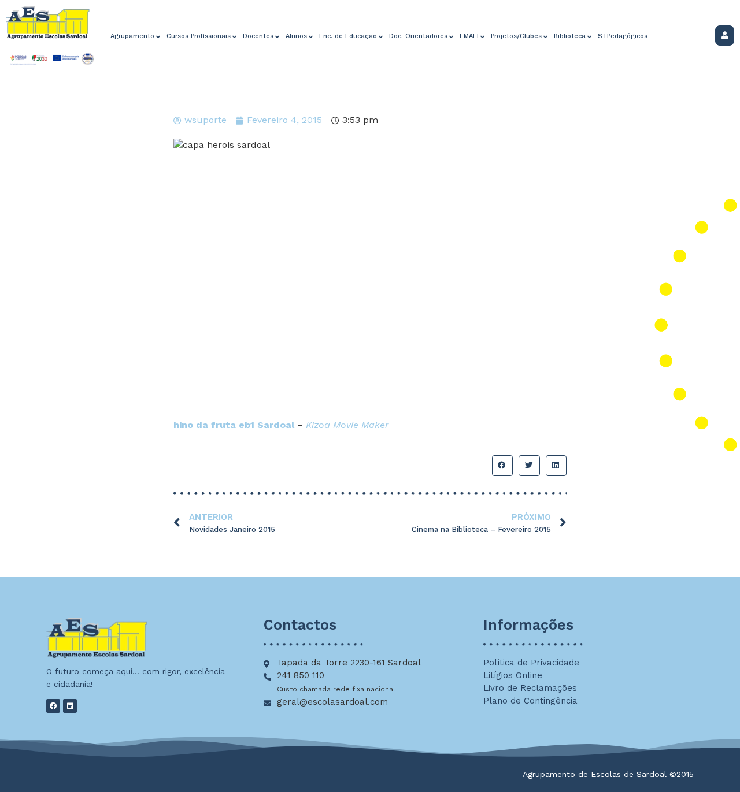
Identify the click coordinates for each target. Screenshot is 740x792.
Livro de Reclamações (530, 688)
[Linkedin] (70, 706)
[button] (502, 465)
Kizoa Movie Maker (347, 424)
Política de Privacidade (531, 662)
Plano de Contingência (530, 701)
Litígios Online (512, 675)
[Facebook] (53, 706)
